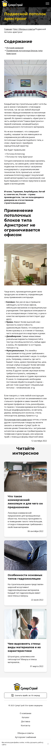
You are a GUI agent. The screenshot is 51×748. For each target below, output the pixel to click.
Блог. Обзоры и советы (24, 29)
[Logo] (12, 4)
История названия (14, 47)
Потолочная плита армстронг (18, 419)
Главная (8, 29)
